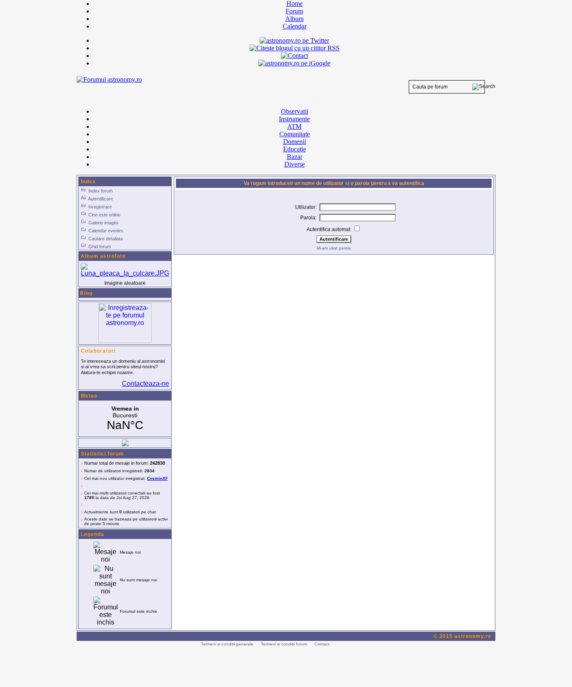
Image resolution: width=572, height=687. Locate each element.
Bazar (294, 156)
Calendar (295, 26)
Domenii (294, 141)
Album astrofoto (103, 256)
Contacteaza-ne (145, 383)
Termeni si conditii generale (227, 644)
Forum (294, 11)
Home (294, 3)
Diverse (294, 164)
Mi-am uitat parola (334, 248)
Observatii (294, 111)
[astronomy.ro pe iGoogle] (294, 63)
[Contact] (294, 55)
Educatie (294, 149)
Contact (322, 644)
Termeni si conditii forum (284, 644)
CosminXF (157, 478)
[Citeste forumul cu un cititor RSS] (295, 48)
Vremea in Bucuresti (125, 418)
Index (88, 182)
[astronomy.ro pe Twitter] (294, 40)
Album (294, 18)
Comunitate (294, 134)
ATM (294, 126)
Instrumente (294, 118)
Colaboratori (98, 351)
